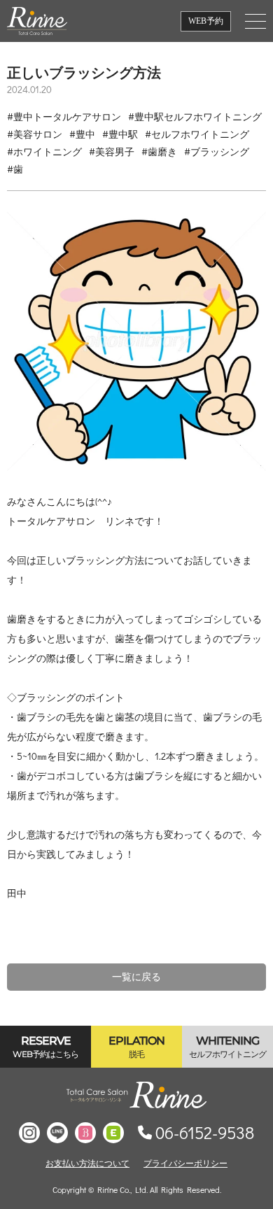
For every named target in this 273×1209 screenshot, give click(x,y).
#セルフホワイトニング (197, 134)
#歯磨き (159, 151)
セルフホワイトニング (227, 1046)
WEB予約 (205, 21)
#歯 (15, 169)
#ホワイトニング (44, 151)
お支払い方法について (88, 1162)
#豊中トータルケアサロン (64, 116)
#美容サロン (34, 134)
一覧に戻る (136, 976)
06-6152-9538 (204, 1132)
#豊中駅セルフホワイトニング (195, 116)
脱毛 (136, 1046)
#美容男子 (111, 151)
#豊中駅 (120, 134)
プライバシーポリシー (185, 1162)
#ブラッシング (216, 151)
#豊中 (82, 134)
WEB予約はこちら (45, 1046)
